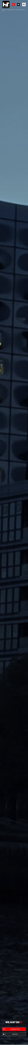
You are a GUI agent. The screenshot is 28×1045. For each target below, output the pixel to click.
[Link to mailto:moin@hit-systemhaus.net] (18, 4)
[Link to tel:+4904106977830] (13, 4)
